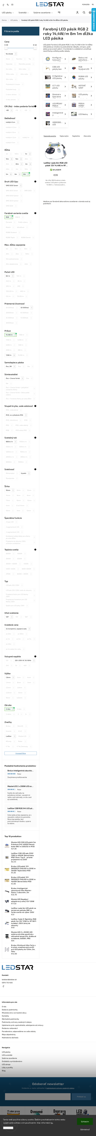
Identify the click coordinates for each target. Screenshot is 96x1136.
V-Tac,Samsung (24, 746)
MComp (10, 741)
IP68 (9, 430)
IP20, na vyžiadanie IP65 (16, 415)
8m (26, 174)
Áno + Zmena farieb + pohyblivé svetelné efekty (20, 388)
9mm (20, 495)
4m (18, 169)
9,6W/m (10, 345)
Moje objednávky (9, 1034)
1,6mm (10, 677)
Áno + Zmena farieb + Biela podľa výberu (20, 394)
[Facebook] (3, 4)
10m (9, 159)
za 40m (10, 644)
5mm (30, 682)
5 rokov (10, 714)
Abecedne (87, 136)
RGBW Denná (27, 237)
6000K (10, 553)
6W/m (22, 350)
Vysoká (25, 473)
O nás (4, 1006)
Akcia (9, 59)
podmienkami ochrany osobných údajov (60, 1088)
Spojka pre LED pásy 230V (17, 605)
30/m (21, 281)
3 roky (20, 709)
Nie (30, 366)
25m (9, 164)
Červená (10, 222)
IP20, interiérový (13, 420)
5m (8, 174)
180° (28, 617)
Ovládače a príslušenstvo (12, 1061)
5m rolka (10, 69)
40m (9, 169)
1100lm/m (24, 442)
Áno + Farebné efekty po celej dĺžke (20, 399)
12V (9, 660)
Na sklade (11, 54)
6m (17, 174)
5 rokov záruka (13, 94)
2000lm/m (11, 457)
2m (8, 154)
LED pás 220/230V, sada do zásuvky (20, 590)
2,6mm (21, 687)
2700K (10, 574)
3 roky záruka (12, 100)
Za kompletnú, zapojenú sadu (18, 629)
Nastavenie (8, 1128)
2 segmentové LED (14, 527)
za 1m (9, 639)
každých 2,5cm (13, 127)
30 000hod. (11, 308)
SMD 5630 (11, 206)
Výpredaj (10, 64)
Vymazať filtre (21, 753)
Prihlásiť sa (81, 1097)
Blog (4, 1070)
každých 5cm (12, 122)
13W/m (23, 335)
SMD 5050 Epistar (14, 196)
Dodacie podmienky (10, 1010)
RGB (9, 217)
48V (27, 665)
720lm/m (25, 452)
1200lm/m (11, 452)
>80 (9, 110)
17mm (9, 500)
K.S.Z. (22, 731)
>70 (18, 110)
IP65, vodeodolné (13, 410)
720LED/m (11, 291)
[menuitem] (9, 12)
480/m (24, 291)
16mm (20, 500)
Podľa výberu (24, 222)
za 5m (20, 639)
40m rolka (25, 74)
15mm (31, 500)
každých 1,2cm (12, 137)
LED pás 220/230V (14, 585)
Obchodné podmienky (10, 1019)
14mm (9, 495)
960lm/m (11, 442)
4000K (21, 553)
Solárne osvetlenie (9, 1058)
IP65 (9, 425)
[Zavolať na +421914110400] (8, 4)
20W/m (10, 350)
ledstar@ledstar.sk (9, 979)
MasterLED (24, 736)
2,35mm (10, 693)
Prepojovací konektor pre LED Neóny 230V (20, 600)
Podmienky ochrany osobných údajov (17, 1022)
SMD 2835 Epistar (14, 201)
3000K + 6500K (13, 564)
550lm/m (11, 447)
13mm (30, 511)
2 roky (9, 709)
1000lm (22, 462)
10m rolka (11, 79)
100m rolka (11, 74)
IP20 (27, 420)
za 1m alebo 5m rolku (15, 649)
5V (17, 665)
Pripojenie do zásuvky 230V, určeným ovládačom (20, 542)
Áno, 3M (10, 366)
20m (28, 159)
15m (18, 159)
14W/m (10, 340)
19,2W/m (22, 355)
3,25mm (21, 698)
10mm (9, 490)
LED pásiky (6, 1052)
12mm (30, 490)
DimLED (22, 726)
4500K (28, 564)
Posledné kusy (12, 89)
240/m (10, 281)
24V (9, 665)
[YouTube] (9, 992)
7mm (20, 511)
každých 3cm (12, 142)
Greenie (10, 731)
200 (20, 286)
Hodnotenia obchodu (10, 1037)
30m (19, 164)
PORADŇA (86, 4)
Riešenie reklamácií (10, 1028)
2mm (20, 677)
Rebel (22, 741)
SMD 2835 (29, 190)
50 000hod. (26, 308)
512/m (10, 296)
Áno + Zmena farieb (14, 378)
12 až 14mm (22, 505)
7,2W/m (10, 355)
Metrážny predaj (26, 64)
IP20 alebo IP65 (23, 430)
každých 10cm (12, 132)
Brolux (10, 726)
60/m (9, 276)
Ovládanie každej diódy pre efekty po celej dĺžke (20, 537)
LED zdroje (6, 1064)
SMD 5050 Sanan (13, 185)
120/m (20, 276)
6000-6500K (28, 569)
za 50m (10, 634)
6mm (30, 495)
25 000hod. (11, 318)
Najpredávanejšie (50, 136)
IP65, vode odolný (23, 425)
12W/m (22, 345)
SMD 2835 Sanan (13, 190)
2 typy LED (11, 522)
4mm (9, 505)
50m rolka (24, 69)
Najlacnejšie (64, 136)
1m (27, 154)
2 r (27, 714)
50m (28, 169)
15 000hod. (26, 318)
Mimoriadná (12, 473)
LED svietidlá (7, 1055)
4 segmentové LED (14, 532)
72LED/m (22, 296)
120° (9, 617)
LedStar (10, 736)
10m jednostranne (14, 259)
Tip (31, 59)
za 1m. (31, 639)
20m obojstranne (13, 264)
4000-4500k (12, 569)
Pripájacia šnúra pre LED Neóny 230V (20, 595)
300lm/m (25, 457)
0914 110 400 (7, 982)
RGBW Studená (13, 232)
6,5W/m (22, 340)
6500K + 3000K (24, 574)
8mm (20, 490)
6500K (21, 559)
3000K (10, 559)
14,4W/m (11, 335)
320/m (10, 286)
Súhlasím (85, 1121)
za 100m (22, 634)
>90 (27, 110)
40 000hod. (26, 313)
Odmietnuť (85, 1129)
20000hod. (11, 313)
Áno (21, 366)
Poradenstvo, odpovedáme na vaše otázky (19, 1031)
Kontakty (5, 1016)
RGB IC (19, 217)
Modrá (10, 227)
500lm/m (24, 447)
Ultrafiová (22, 227)
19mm (9, 511)
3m (28, 164)
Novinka (20, 59)
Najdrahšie (76, 136)
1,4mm (10, 682)
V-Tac (9, 746)
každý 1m (27, 137)
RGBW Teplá (12, 237)
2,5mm (10, 687)
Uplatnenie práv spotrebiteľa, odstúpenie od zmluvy (22, 1025)
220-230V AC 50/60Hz (24, 660)
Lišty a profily (7, 1067)
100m (18, 154)
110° (19, 617)
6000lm (10, 462)
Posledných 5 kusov (14, 84)
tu (52, 1123)
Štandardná (11, 478)
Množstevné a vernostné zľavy (14, 1013)
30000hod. (11, 323)
